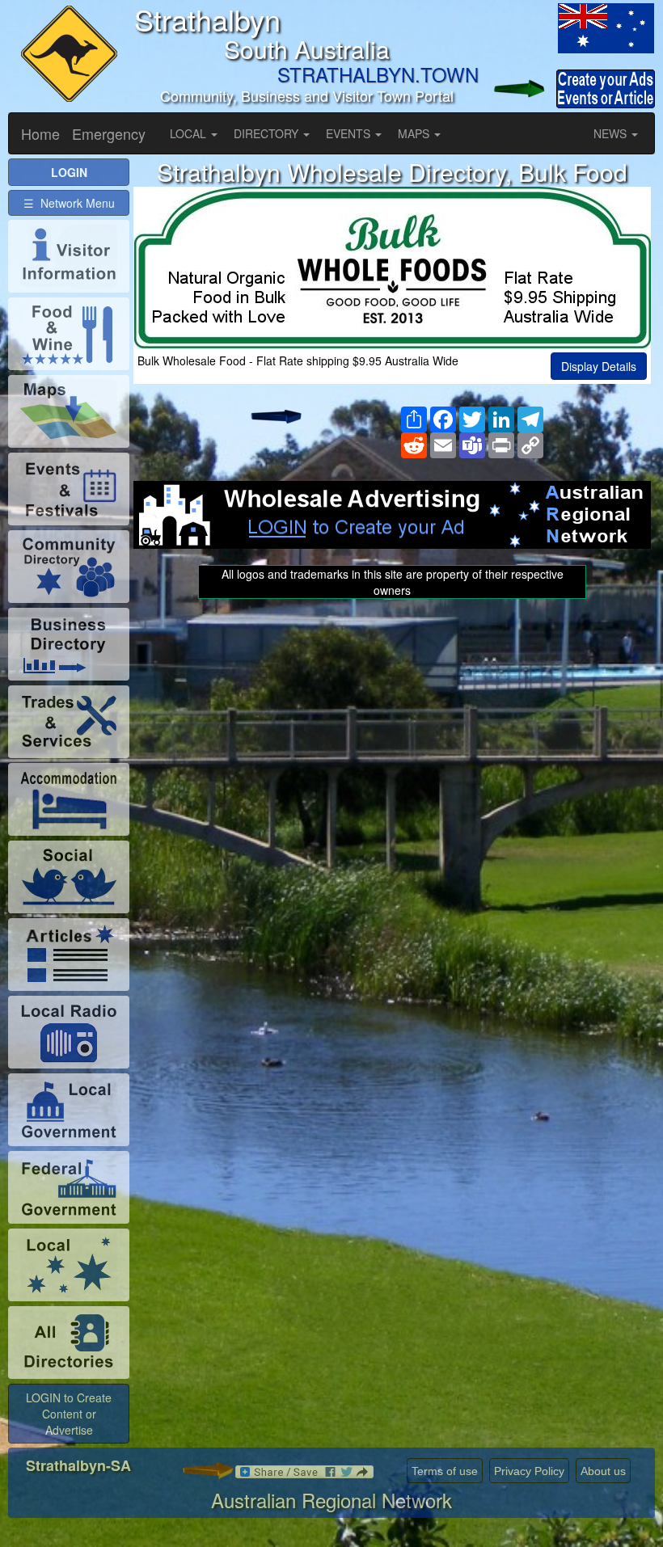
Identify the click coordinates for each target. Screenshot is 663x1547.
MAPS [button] (415, 133)
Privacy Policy (529, 1471)
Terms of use (445, 1471)
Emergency (109, 133)
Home (40, 133)
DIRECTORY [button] (268, 133)
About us (603, 1471)
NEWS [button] (611, 133)
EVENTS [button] (350, 133)
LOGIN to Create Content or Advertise (69, 1413)
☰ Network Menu (69, 203)
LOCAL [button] (189, 133)
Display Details (598, 366)
